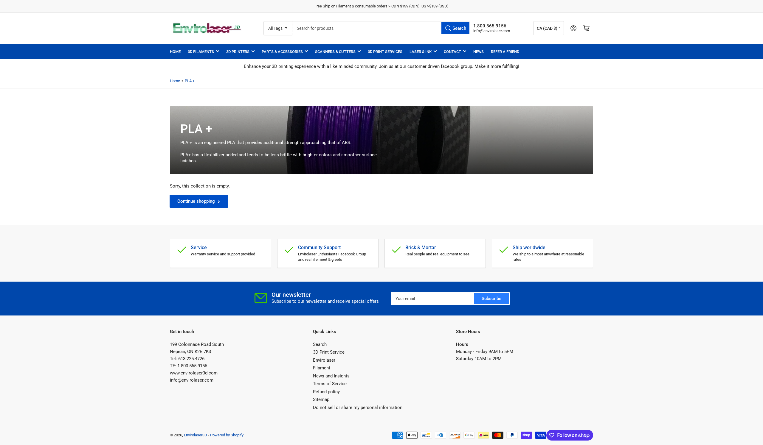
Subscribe (491, 298)
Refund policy (326, 391)
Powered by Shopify (227, 435)
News (478, 51)
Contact (452, 51)
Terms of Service (330, 383)
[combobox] (381, 28)
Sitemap (321, 399)
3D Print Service (329, 352)
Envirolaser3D (195, 435)
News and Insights (331, 376)
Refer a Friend (505, 51)
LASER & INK (421, 51)
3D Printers (237, 51)
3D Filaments (201, 51)
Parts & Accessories (282, 51)
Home (175, 51)
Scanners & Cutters (335, 51)
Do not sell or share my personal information (357, 407)
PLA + (190, 81)
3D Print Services (385, 51)
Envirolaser (324, 360)
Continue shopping (196, 201)
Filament (321, 368)
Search (320, 344)
